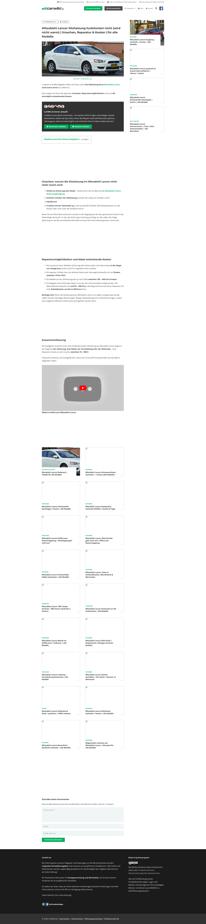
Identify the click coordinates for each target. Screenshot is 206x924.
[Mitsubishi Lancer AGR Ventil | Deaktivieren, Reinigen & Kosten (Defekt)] (105, 619)
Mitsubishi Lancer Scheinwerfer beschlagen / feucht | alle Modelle (56, 507)
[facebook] (161, 8)
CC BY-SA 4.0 (84, 79)
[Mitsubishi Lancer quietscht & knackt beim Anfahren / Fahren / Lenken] (147, 50)
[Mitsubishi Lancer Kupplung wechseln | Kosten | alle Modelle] (147, 21)
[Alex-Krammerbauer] (62, 106)
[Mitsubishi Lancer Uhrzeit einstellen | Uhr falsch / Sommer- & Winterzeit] (105, 653)
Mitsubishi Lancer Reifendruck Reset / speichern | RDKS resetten (56, 712)
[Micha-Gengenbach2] (52, 106)
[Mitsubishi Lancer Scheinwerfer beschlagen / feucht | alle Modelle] (61, 483)
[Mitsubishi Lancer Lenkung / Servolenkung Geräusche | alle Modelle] (61, 653)
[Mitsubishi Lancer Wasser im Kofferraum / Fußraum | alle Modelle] (61, 619)
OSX (78, 79)
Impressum (64, 919)
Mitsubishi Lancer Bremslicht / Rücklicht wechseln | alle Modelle (56, 746)
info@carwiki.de (111, 919)
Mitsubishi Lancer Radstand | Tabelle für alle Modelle (54, 473)
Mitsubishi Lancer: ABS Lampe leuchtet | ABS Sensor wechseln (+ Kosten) (56, 608)
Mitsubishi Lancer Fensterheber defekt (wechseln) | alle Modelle (55, 576)
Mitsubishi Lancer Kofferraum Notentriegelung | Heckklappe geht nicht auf (57, 540)
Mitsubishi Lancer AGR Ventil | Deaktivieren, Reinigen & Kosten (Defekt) (99, 643)
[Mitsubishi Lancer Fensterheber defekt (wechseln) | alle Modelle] (61, 551)
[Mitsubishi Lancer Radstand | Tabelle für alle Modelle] (61, 448)
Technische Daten (48, 470)
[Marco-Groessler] (56, 106)
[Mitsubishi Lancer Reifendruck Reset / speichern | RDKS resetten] (61, 687)
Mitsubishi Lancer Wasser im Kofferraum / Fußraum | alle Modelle (54, 643)
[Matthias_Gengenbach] (45, 106)
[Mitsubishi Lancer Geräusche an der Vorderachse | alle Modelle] (105, 585)
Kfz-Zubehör (134, 121)
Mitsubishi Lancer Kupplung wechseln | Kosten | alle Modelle (142, 42)
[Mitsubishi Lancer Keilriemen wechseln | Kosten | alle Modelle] (105, 687)
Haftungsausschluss (93, 919)
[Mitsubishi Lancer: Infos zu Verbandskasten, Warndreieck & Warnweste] (105, 551)
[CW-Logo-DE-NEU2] (53, 8)
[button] (156, 8)
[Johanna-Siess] (59, 106)
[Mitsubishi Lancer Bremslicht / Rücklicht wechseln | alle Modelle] (61, 721)
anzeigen (85, 139)
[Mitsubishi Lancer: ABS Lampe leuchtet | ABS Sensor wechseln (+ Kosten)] (61, 585)
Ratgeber (89, 470)
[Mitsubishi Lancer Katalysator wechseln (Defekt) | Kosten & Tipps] (105, 483)
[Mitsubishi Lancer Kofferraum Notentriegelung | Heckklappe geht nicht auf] (61, 517)
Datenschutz (77, 919)
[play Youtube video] (83, 388)
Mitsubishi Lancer (112, 84)
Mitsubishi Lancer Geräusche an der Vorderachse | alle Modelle (101, 610)
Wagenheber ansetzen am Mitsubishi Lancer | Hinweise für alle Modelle (100, 745)
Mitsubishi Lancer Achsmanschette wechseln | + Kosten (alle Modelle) (101, 473)
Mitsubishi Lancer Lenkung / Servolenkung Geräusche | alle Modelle (55, 677)
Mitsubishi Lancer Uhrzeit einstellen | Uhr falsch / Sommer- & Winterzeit (101, 677)
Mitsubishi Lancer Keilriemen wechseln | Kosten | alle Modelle (100, 712)
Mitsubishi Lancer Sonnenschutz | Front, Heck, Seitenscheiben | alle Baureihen (142, 127)
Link (90, 79)
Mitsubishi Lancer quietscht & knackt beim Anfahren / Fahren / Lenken (143, 70)
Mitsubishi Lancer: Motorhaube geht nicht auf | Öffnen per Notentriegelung (99, 540)
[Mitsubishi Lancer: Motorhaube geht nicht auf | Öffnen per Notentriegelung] (105, 517)
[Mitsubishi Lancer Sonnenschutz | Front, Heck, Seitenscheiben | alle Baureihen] (147, 108)
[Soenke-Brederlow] (49, 106)
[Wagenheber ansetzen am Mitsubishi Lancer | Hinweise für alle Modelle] (105, 721)
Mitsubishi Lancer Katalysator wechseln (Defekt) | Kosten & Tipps (100, 507)
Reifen (44, 708)
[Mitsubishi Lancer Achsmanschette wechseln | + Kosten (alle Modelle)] (105, 448)
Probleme (45, 504)
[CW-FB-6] (52, 904)
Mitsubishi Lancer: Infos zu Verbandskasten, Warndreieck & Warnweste (99, 574)
